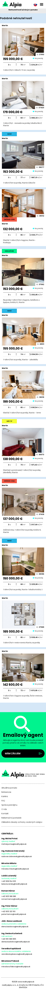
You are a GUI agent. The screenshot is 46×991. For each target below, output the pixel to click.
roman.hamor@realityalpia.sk (14, 899)
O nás (4, 809)
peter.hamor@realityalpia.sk (13, 914)
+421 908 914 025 (8, 881)
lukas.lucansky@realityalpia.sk (14, 884)
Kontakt (4, 813)
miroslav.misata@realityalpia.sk (15, 869)
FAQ (3, 801)
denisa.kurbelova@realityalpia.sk (15, 941)
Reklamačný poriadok (11, 818)
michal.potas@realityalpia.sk (13, 844)
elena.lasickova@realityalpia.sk (14, 926)
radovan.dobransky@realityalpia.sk (16, 856)
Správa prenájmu (9, 805)
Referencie (6, 792)
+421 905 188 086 (8, 896)
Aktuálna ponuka (9, 788)
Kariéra (4, 796)
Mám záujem (12, 753)
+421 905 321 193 (8, 911)
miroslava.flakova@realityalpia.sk (15, 966)
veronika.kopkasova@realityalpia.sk (16, 954)
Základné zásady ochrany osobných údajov (21, 822)
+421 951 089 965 (8, 939)
